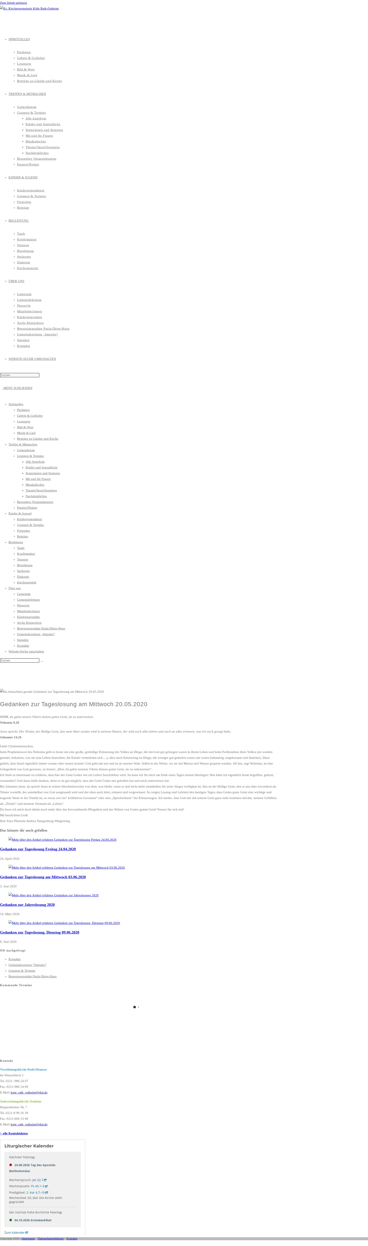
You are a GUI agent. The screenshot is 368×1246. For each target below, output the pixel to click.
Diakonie (23, 576)
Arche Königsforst (29, 622)
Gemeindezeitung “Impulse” (27, 965)
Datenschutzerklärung (51, 1238)
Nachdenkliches (36, 496)
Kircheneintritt (26, 582)
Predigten (23, 410)
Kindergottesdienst (29, 519)
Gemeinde (24, 594)
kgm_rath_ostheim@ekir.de (29, 1092)
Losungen (23, 421)
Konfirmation (26, 553)
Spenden (23, 640)
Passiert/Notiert (27, 507)
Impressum (28, 1238)
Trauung (22, 559)
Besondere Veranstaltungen (35, 502)
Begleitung (16, 542)
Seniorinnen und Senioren (43, 473)
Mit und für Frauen (38, 479)
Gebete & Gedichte (30, 415)
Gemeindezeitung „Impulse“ (36, 634)
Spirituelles (16, 404)
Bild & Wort (25, 427)
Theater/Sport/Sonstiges (41, 490)
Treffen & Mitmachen (23, 444)
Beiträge (22, 536)
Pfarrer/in (23, 605)
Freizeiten (23, 530)
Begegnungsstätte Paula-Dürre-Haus (41, 628)
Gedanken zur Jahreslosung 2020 (27, 905)
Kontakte (23, 645)
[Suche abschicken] (41, 661)
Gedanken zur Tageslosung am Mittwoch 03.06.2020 (43, 877)
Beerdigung (25, 565)
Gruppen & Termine (30, 456)
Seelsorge (23, 571)
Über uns (15, 588)
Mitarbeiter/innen (28, 611)
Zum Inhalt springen (13, 2)
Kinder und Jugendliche (42, 467)
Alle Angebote (35, 461)
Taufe (20, 548)
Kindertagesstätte (28, 617)
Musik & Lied (26, 433)
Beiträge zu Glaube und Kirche (37, 438)
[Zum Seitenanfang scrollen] (1, 1243)
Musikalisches (35, 484)
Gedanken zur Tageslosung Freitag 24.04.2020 (38, 849)
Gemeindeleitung (28, 599)
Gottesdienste (26, 450)
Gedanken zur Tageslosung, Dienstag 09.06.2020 (39, 932)
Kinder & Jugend (20, 513)
